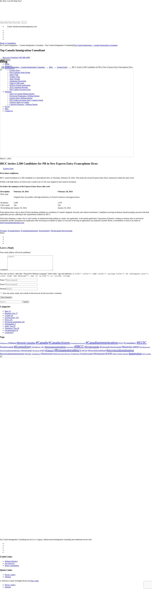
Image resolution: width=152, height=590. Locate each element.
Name (2, 280)
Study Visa (10, 326)
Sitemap (8, 577)
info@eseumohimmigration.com (12, 223)
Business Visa (11, 313)
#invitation (70, 347)
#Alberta (12, 343)
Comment (3, 270)
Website (3, 289)
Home (7, 64)
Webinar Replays (11, 561)
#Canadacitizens (14, 231)
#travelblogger (66, 354)
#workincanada (86, 354)
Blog (8, 311)
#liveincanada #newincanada (61, 231)
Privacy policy (10, 575)
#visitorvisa (75, 354)
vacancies (9, 333)
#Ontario (49, 350)
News (8, 320)
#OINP (42, 351)
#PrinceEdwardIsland (97, 350)
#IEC (42, 347)
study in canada (146, 354)
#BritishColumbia (26, 342)
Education (125, 354)
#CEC (120, 343)
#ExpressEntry (44, 231)
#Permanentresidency (67, 350)
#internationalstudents (55, 346)
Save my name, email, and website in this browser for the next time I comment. (32, 293)
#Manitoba (127, 346)
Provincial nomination (15, 322)
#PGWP (84, 351)
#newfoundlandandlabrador (10, 351)
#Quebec (28, 354)
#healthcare (36, 347)
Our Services (9, 563)
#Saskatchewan (36, 354)
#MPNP (136, 347)
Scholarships (10, 324)
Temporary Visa (12, 328)
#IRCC (79, 346)
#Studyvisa (57, 354)
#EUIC (142, 342)
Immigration (135, 353)
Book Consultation (12, 566)
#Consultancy (130, 343)
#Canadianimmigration (29, 231)
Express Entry (8, 169)
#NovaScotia (36, 351)
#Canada (3, 231)
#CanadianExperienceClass (77, 343)
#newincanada (26, 351)
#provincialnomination (120, 350)
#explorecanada (6, 347)
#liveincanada (91, 346)
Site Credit (34, 581)
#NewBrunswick (144, 347)
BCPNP (108, 353)
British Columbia (117, 354)
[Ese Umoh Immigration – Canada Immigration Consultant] (94, 45)
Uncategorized (11, 330)
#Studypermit (47, 353)
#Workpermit (99, 353)
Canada (9, 315)
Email (2, 284)
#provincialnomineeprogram (12, 353)
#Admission (4, 343)
